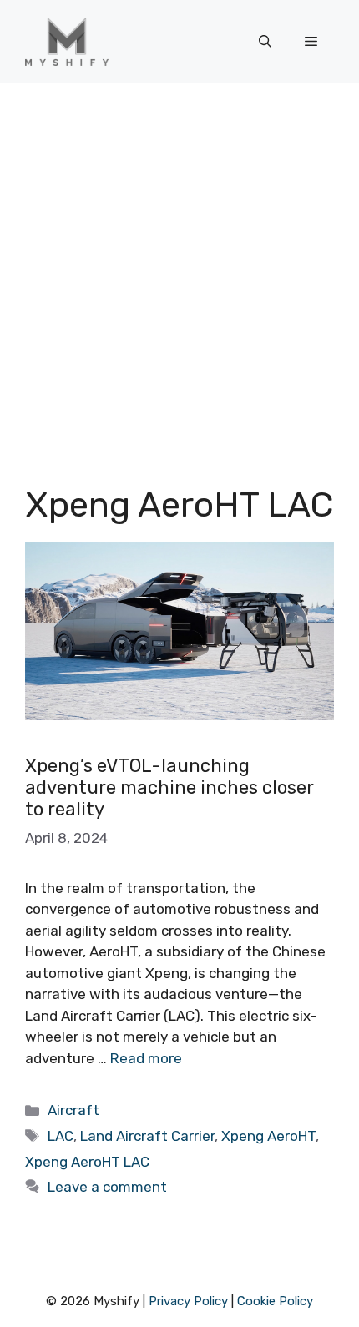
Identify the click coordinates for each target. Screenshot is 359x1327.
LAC (60, 1136)
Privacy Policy (188, 1301)
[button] (265, 42)
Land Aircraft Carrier (147, 1136)
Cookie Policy (275, 1301)
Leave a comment (107, 1186)
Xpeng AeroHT (268, 1136)
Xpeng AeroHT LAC (87, 1161)
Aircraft (73, 1110)
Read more (146, 1058)
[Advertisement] (179, 271)
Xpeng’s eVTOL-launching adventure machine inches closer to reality (169, 787)
